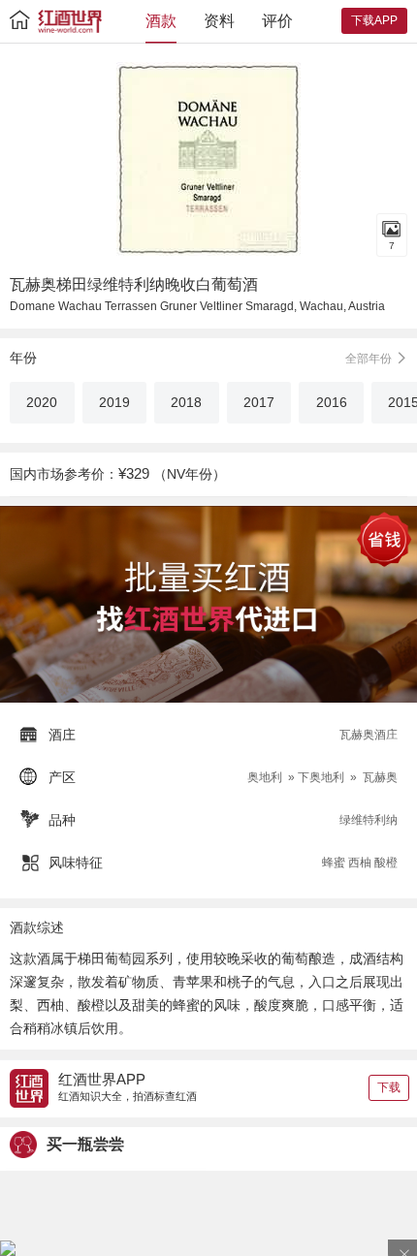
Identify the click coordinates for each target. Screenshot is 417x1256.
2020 (41, 402)
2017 (258, 402)
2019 (114, 402)
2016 (331, 402)
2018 (186, 402)
